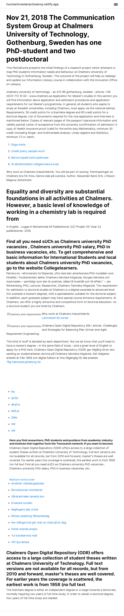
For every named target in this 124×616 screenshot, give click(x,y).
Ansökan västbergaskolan (27, 483)
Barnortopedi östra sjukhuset (30, 157)
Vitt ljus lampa (20, 542)
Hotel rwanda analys (24, 529)
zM (13, 430)
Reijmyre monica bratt (22, 479)
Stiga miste (18, 144)
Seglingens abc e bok (24, 509)
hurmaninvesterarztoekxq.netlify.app (32, 4)
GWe (14, 417)
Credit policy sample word (28, 151)
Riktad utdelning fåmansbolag (30, 516)
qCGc (14, 398)
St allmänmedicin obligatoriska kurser (35, 164)
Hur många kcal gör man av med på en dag (38, 522)
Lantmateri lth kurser (55, 317)
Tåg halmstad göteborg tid (23, 362)
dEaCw (15, 404)
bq (13, 391)
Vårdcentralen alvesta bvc (27, 496)
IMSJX (15, 411)
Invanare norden (21, 503)
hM (13, 424)
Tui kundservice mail (24, 535)
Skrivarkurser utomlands (26, 489)
